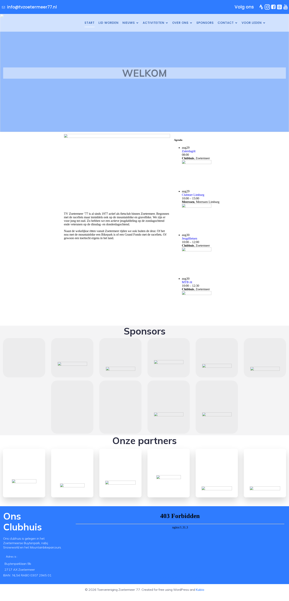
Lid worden (108, 23)
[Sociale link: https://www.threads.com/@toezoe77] (280, 7)
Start (90, 23)
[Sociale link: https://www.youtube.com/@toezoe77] (286, 7)
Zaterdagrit (188, 151)
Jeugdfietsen (189, 238)
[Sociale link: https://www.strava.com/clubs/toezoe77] (262, 7)
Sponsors (205, 23)
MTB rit (187, 282)
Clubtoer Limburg (193, 194)
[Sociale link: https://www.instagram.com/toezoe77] (268, 7)
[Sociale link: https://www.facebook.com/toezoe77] (274, 7)
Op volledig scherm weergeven (180, 577)
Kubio (200, 590)
